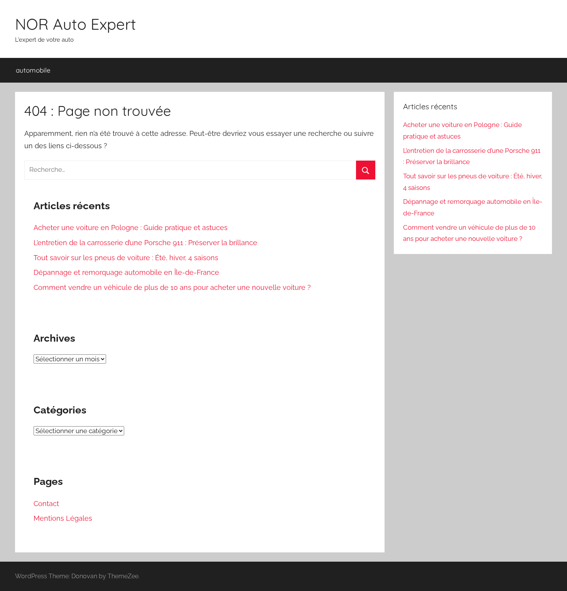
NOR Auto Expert (75, 24)
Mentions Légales (63, 518)
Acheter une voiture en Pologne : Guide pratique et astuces (131, 228)
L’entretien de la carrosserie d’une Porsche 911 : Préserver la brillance (145, 243)
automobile (33, 70)
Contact (46, 504)
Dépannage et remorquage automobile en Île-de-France (126, 272)
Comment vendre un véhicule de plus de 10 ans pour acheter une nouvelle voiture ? (172, 287)
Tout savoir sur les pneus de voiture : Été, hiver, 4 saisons (126, 258)
